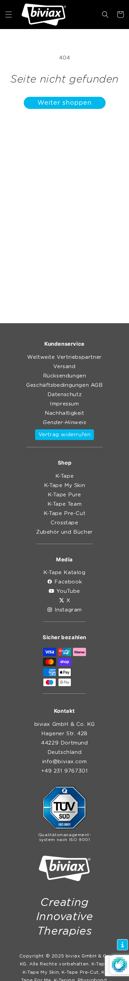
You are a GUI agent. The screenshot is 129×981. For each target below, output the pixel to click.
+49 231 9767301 (64, 771)
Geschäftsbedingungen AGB (64, 385)
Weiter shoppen (64, 103)
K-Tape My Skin (64, 485)
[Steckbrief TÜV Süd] (64, 809)
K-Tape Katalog (64, 572)
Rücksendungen (64, 376)
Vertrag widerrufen (65, 434)
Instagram (68, 610)
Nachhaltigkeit (64, 413)
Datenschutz (64, 394)
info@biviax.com (64, 761)
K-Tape (64, 476)
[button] (8, 14)
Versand (64, 366)
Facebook (68, 582)
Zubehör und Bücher (64, 532)
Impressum (64, 404)
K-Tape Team (64, 504)
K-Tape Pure (64, 494)
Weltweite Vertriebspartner (64, 357)
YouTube (68, 591)
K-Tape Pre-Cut (64, 513)
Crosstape (64, 522)
